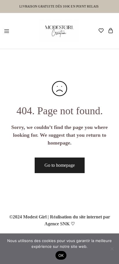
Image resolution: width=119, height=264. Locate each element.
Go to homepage (59, 165)
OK (61, 255)
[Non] (112, 249)
